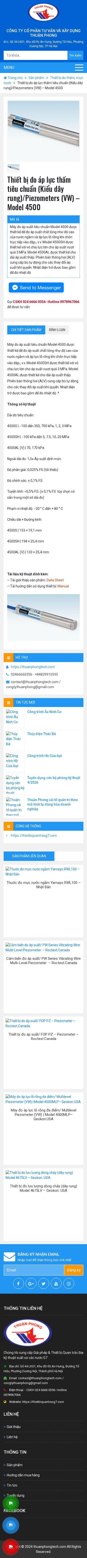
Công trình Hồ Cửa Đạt (44, 756)
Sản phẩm (36, 78)
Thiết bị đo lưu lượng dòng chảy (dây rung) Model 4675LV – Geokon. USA (43, 1188)
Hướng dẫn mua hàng (23, 1475)
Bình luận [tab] (57, 330)
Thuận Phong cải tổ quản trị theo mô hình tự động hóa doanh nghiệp (52, 804)
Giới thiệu (14, 1427)
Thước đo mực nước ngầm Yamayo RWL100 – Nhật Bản (43, 884)
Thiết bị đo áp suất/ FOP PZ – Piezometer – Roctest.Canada (43, 1036)
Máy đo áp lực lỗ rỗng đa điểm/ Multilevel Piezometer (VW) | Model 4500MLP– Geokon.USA (43, 1114)
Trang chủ (15, 78)
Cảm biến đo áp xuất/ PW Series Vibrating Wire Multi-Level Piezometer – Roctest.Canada (43, 960)
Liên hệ (12, 1437)
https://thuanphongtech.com (33, 667)
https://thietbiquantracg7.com (34, 835)
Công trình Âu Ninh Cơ (44, 712)
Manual (63, 586)
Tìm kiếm (75, 55)
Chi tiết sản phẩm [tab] (26, 330)
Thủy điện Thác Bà (41, 734)
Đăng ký (74, 1270)
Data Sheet (55, 580)
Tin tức (12, 1485)
